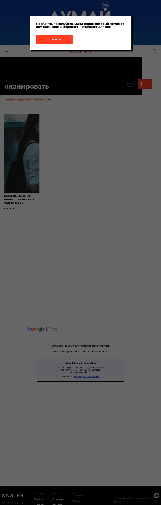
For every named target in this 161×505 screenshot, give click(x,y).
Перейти (54, 39)
